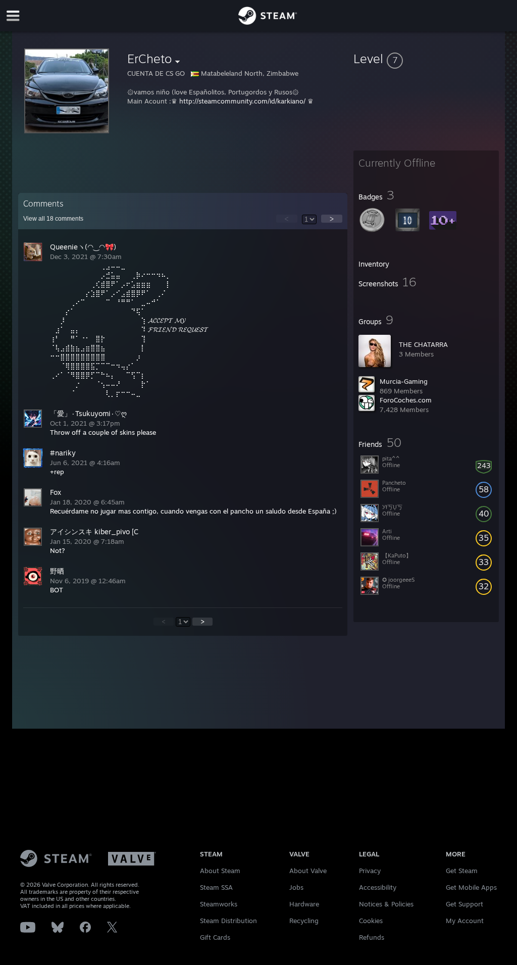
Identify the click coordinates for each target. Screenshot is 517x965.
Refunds (371, 937)
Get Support (464, 904)
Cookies (371, 921)
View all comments (53, 218)
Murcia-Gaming (404, 381)
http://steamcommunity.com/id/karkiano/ (242, 101)
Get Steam (462, 871)
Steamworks (218, 904)
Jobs (296, 887)
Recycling (304, 921)
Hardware (304, 904)
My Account (465, 921)
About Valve (308, 871)
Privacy (370, 871)
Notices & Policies (386, 904)
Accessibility (377, 887)
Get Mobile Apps (471, 887)
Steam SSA (216, 887)
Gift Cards (215, 937)
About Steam (220, 871)
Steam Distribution (228, 921)
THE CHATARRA (423, 344)
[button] (426, 58)
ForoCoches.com (406, 400)
